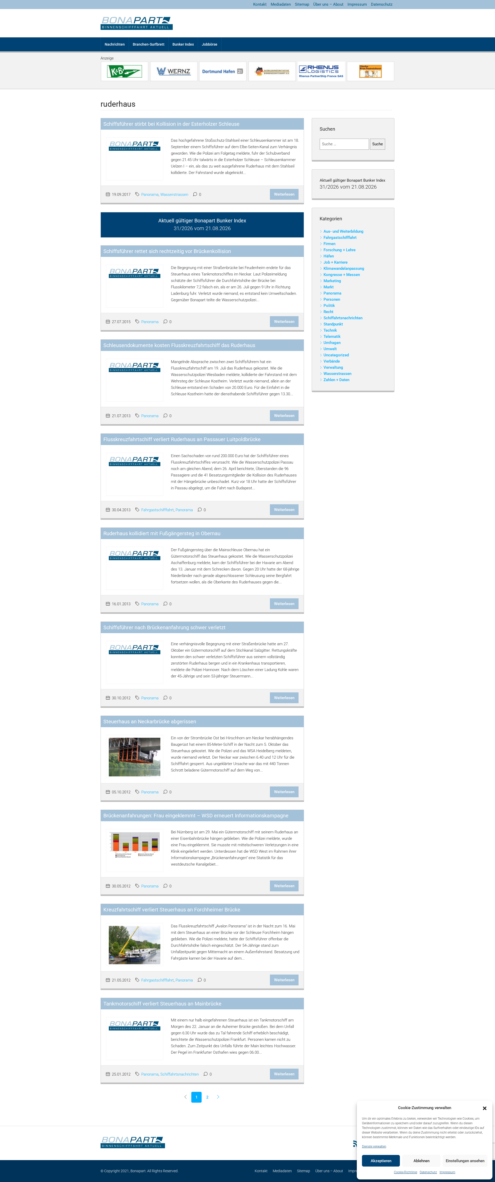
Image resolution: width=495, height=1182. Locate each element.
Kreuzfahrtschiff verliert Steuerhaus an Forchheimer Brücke (171, 910)
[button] (484, 1108)
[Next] (218, 1097)
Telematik (332, 336)
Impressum (447, 1172)
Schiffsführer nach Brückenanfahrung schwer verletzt (164, 627)
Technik (330, 330)
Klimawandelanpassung (344, 268)
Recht (328, 311)
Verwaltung (333, 367)
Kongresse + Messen (342, 274)
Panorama (150, 194)
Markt (329, 287)
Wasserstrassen (174, 194)
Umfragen (332, 342)
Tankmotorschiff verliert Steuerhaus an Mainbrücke (162, 1004)
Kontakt (260, 4)
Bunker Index (183, 44)
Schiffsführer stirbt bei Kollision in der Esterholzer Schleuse (171, 124)
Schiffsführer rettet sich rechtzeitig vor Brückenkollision (167, 251)
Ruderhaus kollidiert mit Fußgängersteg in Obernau (161, 533)
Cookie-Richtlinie (405, 1172)
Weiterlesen (284, 194)
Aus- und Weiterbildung (344, 231)
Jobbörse (209, 44)
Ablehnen (422, 1161)
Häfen (329, 256)
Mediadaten (281, 4)
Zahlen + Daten (336, 380)
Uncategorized (336, 355)
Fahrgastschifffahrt (157, 510)
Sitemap (302, 4)
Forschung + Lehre (340, 250)
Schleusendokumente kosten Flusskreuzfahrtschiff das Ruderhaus (179, 345)
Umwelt (330, 349)
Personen (332, 299)
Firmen (329, 243)
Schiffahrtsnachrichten (179, 1074)
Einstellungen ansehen (465, 1161)
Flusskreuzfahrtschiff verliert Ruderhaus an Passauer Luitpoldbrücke (182, 439)
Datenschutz (428, 1172)
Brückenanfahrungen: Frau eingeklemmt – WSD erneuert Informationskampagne (195, 815)
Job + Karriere (336, 262)
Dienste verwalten (374, 1146)
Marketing (332, 281)
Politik (329, 305)
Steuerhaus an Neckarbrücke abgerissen (149, 721)
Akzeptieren (381, 1161)
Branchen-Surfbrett (148, 44)
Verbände (332, 361)
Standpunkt (333, 324)
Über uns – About (328, 4)
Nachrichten (115, 44)
